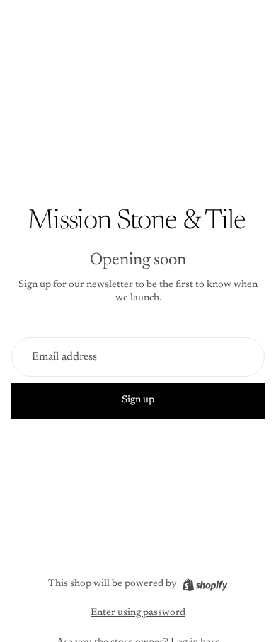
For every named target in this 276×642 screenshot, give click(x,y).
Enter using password (138, 613)
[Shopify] (205, 584)
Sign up (138, 400)
